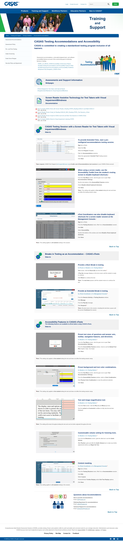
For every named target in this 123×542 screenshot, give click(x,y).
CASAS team (91, 530)
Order (115, 4)
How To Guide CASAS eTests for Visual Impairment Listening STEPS (56, 119)
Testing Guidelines (27, 35)
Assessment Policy (10, 44)
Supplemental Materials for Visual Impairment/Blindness (53, 90)
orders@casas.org (82, 504)
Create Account (74, 4)
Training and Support (40, 11)
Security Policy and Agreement (14, 63)
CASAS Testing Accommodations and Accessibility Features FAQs (56, 65)
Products (24, 11)
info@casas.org (81, 499)
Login (66, 4)
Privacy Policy (48, 533)
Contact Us (83, 4)
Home (7, 35)
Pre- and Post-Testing (11, 49)
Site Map (58, 533)
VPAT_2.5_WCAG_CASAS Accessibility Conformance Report (55, 63)
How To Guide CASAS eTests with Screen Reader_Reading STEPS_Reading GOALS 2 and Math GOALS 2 (66, 108)
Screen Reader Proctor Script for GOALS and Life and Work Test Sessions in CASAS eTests (62, 115)
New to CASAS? (95, 11)
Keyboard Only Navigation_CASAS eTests (50, 69)
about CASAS (81, 530)
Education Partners (78, 11)
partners (97, 530)
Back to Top (114, 246)
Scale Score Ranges (11, 58)
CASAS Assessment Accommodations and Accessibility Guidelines (56, 67)
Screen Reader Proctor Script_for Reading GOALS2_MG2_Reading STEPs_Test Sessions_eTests (63, 112)
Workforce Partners (59, 11)
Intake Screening (10, 53)
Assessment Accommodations (13, 39)
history (104, 530)
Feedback (76, 533)
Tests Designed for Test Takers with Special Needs (51, 89)
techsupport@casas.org (63, 164)
